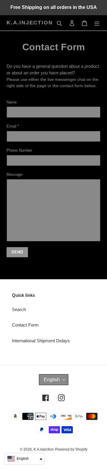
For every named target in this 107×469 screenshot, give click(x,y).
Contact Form (25, 324)
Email (13, 126)
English (52, 379)
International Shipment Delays (41, 340)
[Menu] (97, 23)
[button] (24, 459)
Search (19, 309)
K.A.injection (30, 23)
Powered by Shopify (71, 449)
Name (12, 102)
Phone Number (19, 150)
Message (14, 174)
